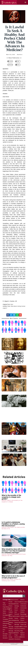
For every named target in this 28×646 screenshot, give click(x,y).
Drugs (16, 635)
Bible (21, 630)
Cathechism (23, 622)
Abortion (22, 637)
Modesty (11, 622)
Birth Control (23, 626)
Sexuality (5, 633)
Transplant (5, 619)
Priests (10, 606)
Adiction (22, 635)
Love (10, 635)
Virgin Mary (6, 607)
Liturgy (10, 637)
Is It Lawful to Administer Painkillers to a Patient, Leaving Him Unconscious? (13, 524)
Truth (4, 617)
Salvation (5, 638)
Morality (11, 618)
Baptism (22, 632)
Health (16, 608)
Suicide (5, 625)
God (15, 612)
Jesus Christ (17, 601)
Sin (3, 631)
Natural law (11, 616)
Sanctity (5, 635)
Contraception (24, 601)
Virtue (4, 604)
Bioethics (22, 628)
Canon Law (23, 624)
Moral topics (12, 620)
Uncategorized (6, 615)
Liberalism (11, 639)
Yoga (4, 602)
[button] (25, 2)
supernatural (6, 623)
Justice (16, 599)
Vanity (4, 613)
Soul (4, 629)
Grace (16, 610)
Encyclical (17, 628)
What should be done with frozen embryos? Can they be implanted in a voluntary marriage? (14, 551)
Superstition (6, 621)
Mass (10, 624)
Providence (11, 599)
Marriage (11, 630)
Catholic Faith (24, 616)
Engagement (17, 626)
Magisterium (12, 632)
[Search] (24, 596)
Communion (23, 608)
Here (11, 304)
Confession (23, 606)
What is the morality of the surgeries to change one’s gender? (11, 497)
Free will (16, 614)
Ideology (16, 606)
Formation (17, 616)
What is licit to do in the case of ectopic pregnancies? (13, 577)
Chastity (22, 610)
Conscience (23, 603)
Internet (16, 603)
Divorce (22, 599)
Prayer (10, 608)
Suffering (5, 627)
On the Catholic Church (11, 612)
